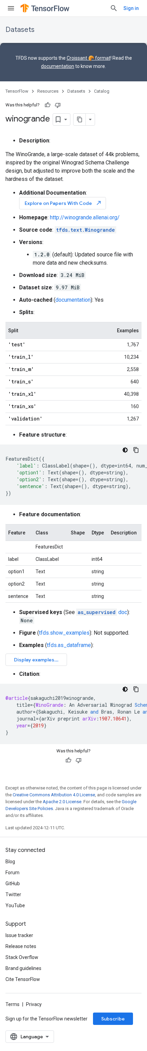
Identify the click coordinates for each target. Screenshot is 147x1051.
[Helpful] (47, 105)
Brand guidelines (23, 968)
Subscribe (113, 1019)
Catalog (101, 91)
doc (102, 612)
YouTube (15, 905)
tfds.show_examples (64, 633)
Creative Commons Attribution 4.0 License (54, 794)
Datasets (20, 29)
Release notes (20, 946)
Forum (12, 872)
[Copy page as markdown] (80, 119)
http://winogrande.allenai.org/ (85, 217)
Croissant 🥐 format (88, 58)
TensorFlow (16, 91)
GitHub (12, 883)
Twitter (13, 894)
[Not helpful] (58, 105)
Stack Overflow (21, 957)
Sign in (131, 8)
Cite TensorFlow (22, 979)
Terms (12, 1004)
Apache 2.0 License (62, 801)
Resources (47, 91)
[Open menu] (11, 8)
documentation (57, 66)
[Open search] (114, 8)
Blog (10, 861)
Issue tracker (19, 935)
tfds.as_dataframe (69, 645)
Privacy (34, 1004)
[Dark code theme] (125, 449)
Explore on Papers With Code (63, 203)
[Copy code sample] (136, 449)
